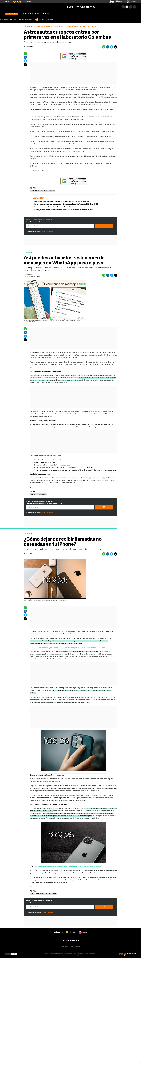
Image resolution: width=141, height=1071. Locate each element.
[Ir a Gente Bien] (27, 1)
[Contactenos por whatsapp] (134, 6)
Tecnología (27, 26)
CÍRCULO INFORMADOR (46, 19)
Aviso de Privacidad (61, 954)
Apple (32, 893)
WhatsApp (34, 494)
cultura (92, 943)
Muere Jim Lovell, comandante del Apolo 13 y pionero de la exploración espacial (61, 201)
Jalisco (23, 13)
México (30, 13)
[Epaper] (120, 1)
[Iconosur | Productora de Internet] (8, 953)
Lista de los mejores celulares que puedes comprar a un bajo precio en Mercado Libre (71, 647)
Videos (39, 13)
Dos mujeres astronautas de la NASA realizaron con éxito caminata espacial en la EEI (63, 209)
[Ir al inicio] (24, 6)
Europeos (52, 190)
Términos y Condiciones (48, 231)
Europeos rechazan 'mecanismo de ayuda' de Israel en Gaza (55, 206)
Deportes (64, 943)
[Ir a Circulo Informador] (16, 1)
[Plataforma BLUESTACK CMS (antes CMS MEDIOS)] (14, 953)
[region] (70, 1067)
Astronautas (35, 190)
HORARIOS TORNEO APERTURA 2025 (21, 19)
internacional (55, 943)
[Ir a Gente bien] (83, 930)
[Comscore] (131, 953)
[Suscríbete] (131, 1)
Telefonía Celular (41, 893)
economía (100, 943)
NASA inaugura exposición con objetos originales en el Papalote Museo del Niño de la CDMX (66, 204)
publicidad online (75, 946)
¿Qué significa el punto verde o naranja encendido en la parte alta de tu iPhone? (69, 866)
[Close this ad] (140, 1062)
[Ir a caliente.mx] (111, 1)
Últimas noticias (12, 13)
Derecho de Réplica (70, 954)
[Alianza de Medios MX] (122, 953)
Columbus (44, 190)
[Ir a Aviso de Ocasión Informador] (7, 1)
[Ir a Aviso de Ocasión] (59, 930)
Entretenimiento (83, 943)
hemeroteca (64, 946)
